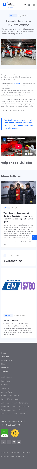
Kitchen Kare (6, 377)
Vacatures (5, 368)
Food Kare (5, 381)
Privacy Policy (5, 452)
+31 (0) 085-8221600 (10, 425)
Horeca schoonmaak (10, 396)
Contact (4, 371)
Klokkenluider (7, 361)
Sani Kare (5, 388)
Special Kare (6, 392)
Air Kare (4, 385)
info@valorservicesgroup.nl (13, 421)
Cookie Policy (15, 452)
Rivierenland (17, 83)
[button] (29, 5)
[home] (8, 5)
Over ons (5, 357)
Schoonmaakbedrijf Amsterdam (15, 407)
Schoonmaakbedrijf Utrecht (13, 414)
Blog (3, 364)
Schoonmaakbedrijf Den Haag (14, 410)
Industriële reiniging (10, 399)
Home (3, 353)
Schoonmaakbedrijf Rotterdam (14, 403)
